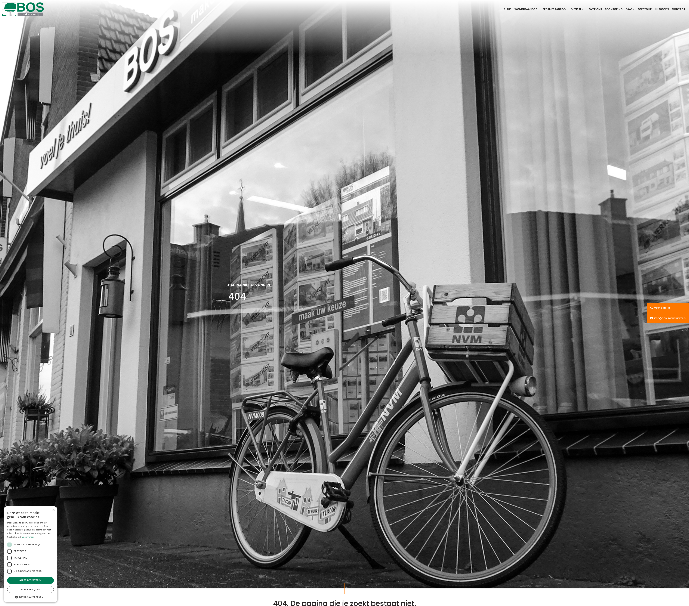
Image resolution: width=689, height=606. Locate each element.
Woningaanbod (525, 9)
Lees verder (28, 536)
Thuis (507, 9)
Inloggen (662, 9)
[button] (30, 597)
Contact (678, 9)
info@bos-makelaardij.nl (669, 318)
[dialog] (30, 554)
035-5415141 (661, 307)
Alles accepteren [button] (30, 580)
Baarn (630, 9)
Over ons (595, 9)
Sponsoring (614, 9)
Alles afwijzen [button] (30, 589)
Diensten (577, 9)
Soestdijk (645, 9)
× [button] (53, 510)
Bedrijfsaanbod (554, 9)
